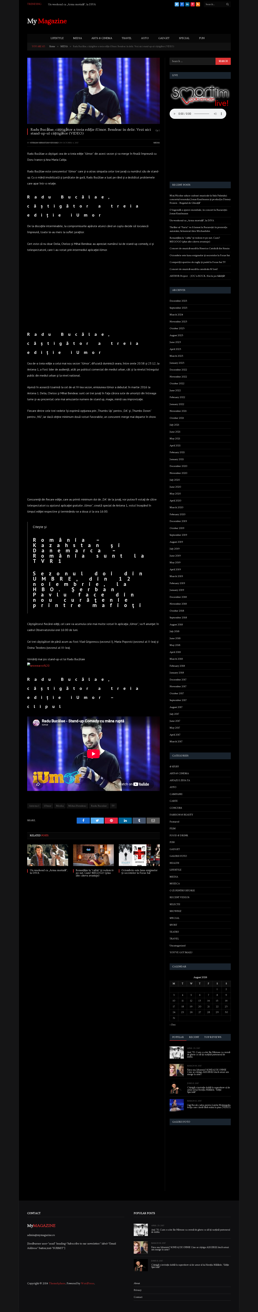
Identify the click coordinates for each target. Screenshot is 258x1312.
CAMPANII (176, 794)
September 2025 (178, 308)
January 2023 (177, 363)
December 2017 (178, 679)
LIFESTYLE (57, 38)
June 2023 (175, 342)
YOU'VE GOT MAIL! (181, 952)
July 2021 (174, 424)
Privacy (137, 1290)
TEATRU (174, 932)
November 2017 (178, 686)
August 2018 (176, 624)
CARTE (174, 801)
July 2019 (175, 548)
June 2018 (175, 638)
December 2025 (178, 301)
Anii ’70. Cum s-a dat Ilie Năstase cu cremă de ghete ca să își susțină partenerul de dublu (208, 1054)
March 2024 (176, 314)
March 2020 (176, 507)
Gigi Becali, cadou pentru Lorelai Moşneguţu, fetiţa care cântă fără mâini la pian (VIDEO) (209, 1106)
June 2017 (175, 721)
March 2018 (176, 659)
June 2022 (175, 390)
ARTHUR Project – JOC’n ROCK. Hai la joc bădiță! (197, 276)
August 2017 (176, 707)
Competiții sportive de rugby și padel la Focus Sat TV (198, 262)
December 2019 (178, 521)
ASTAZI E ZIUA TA (180, 780)
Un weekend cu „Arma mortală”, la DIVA (72, 4)
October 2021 (177, 418)
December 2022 (178, 369)
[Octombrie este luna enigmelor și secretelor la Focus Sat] (139, 855)
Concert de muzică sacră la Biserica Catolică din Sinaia (199, 248)
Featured (174, 821)
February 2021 (177, 452)
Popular (178, 1037)
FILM (173, 828)
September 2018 (178, 617)
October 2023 (177, 328)
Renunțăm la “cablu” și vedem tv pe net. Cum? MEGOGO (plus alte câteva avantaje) (95, 873)
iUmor (47, 806)
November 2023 (178, 321)
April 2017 (175, 734)
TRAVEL (127, 38)
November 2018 (178, 604)
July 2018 (174, 631)
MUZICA (175, 883)
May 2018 (175, 645)
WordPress (87, 1283)
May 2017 (175, 727)
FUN (202, 38)
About (137, 1283)
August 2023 (176, 335)
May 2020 (175, 493)
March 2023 (176, 356)
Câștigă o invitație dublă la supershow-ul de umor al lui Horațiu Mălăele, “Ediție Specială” (208, 1090)
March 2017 (176, 741)
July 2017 (174, 714)
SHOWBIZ (175, 911)
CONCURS (176, 808)
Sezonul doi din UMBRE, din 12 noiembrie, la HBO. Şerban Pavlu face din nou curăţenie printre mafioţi (90, 589)
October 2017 (177, 693)
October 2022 (177, 383)
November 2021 (178, 411)
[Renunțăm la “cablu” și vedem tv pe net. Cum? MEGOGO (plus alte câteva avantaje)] (93, 855)
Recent (194, 1037)
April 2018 (175, 652)
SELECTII (175, 904)
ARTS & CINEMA (101, 38)
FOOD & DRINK (179, 835)
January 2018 (177, 672)
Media (60, 806)
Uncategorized (177, 945)
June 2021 (175, 431)
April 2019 (175, 569)
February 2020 (177, 514)
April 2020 (175, 500)
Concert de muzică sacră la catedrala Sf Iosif (194, 269)
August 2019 (176, 542)
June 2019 (175, 555)
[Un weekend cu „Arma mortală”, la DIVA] (47, 855)
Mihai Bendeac (77, 806)
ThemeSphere (57, 1283)
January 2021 (177, 459)
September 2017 (178, 700)
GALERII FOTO (178, 856)
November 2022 (178, 376)
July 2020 (175, 480)
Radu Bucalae (99, 806)
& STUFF (174, 766)
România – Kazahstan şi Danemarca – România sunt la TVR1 (91, 550)
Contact (138, 1297)
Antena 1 (34, 806)
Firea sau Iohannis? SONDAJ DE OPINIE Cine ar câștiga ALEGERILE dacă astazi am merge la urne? (208, 1072)
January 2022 (177, 404)
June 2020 (175, 487)
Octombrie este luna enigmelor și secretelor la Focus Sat (139, 871)
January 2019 (177, 590)
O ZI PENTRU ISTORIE (182, 890)
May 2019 (175, 562)
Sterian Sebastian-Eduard (44, 142)
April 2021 (175, 445)
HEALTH (174, 863)
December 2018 (178, 597)
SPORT (173, 925)
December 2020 (178, 466)
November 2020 (178, 473)
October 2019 (177, 528)
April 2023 (175, 349)
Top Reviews (212, 1037)
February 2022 (177, 397)
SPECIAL (184, 38)
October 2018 (177, 610)
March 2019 (176, 576)
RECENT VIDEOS (179, 897)
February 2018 (177, 666)
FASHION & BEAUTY (181, 814)
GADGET (164, 38)
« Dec (173, 1024)
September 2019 (178, 535)
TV (113, 806)
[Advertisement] (162, 20)
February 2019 (177, 583)
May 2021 (175, 438)
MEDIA (77, 38)
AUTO (145, 38)
